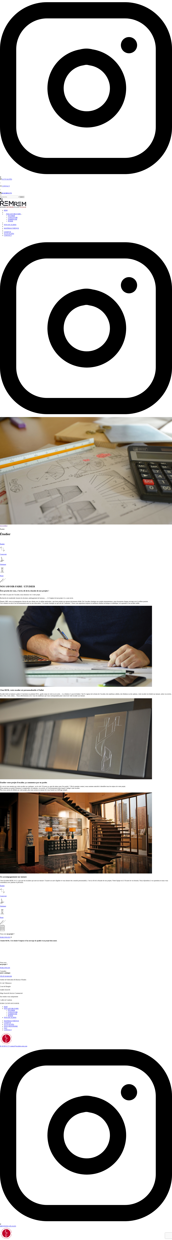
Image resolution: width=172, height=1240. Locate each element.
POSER (10, 221)
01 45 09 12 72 (5, 1046)
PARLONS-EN (5, 937)
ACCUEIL (3, 526)
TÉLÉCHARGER (6, 976)
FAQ (5, 1028)
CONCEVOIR (13, 217)
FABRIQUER (12, 219)
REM (5, 210)
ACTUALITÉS (7, 179)
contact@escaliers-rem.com (18, 1046)
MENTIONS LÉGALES (8, 1226)
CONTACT (6, 186)
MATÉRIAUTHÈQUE (11, 228)
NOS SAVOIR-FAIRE (13, 214)
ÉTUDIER (11, 216)
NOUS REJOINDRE (11, 1026)
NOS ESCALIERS (10, 225)
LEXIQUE (7, 232)
